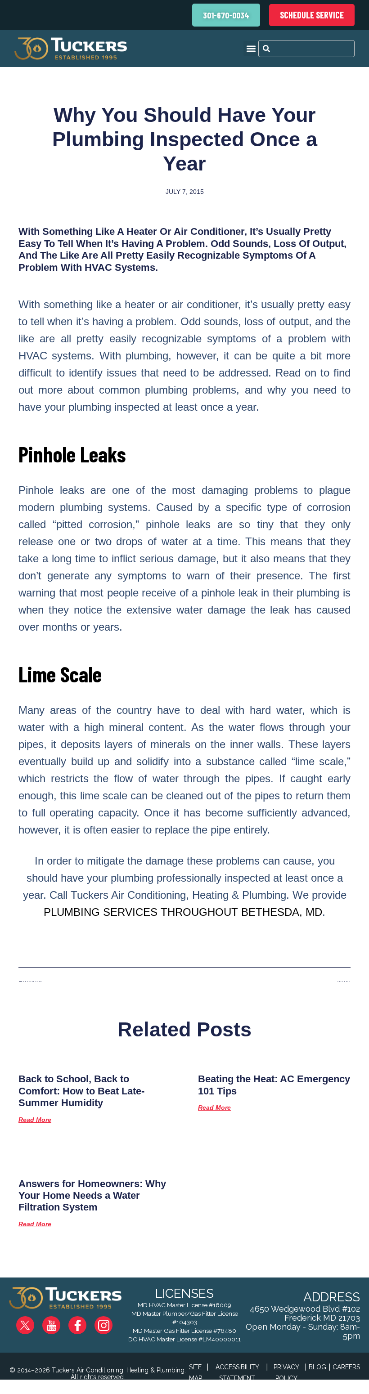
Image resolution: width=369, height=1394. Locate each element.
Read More (34, 1119)
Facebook (84, 1321)
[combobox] (306, 48)
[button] (250, 48)
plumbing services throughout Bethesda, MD (183, 912)
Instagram (110, 1321)
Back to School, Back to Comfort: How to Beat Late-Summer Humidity (81, 1090)
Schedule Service (312, 14)
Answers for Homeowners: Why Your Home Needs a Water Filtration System (92, 1195)
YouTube (58, 1321)
